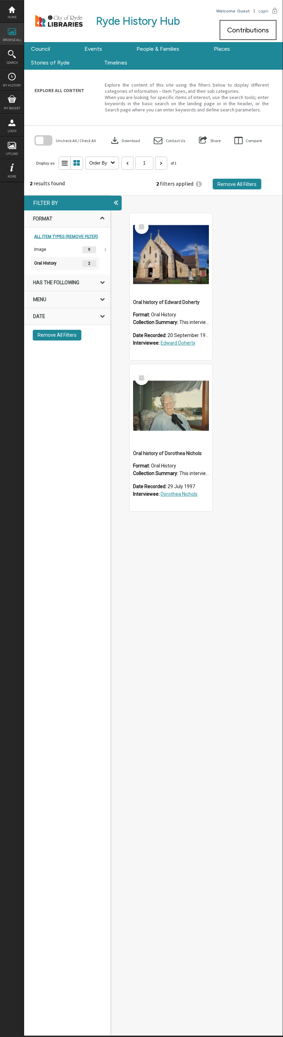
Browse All (12, 40)
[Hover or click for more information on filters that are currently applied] (199, 184)
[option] (67, 249)
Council (40, 49)
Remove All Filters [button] (237, 184)
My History (12, 85)
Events (93, 49)
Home (12, 17)
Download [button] (125, 140)
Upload (12, 153)
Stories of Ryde (50, 62)
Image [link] (40, 249)
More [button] (12, 176)
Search (12, 62)
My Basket (12, 108)
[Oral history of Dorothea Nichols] (171, 406)
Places (222, 49)
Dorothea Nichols (179, 494)
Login (12, 131)
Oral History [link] (45, 263)
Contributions (248, 30)
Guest (243, 11)
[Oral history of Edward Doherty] (171, 255)
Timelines (115, 62)
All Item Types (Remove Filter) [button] (66, 236)
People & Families (158, 49)
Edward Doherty (178, 343)
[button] (169, 140)
